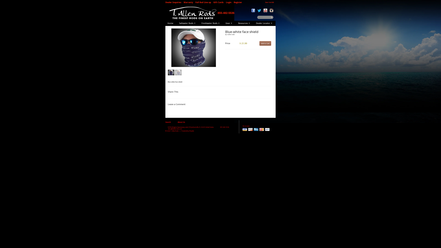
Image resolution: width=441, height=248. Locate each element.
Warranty (188, 2)
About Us (181, 122)
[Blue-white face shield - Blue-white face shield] (193, 47)
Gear (228, 23)
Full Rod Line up (203, 2)
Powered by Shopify (187, 131)
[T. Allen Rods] (192, 13)
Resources (243, 23)
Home (170, 23)
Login (228, 2)
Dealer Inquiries (173, 2)
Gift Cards (218, 2)
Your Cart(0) (269, 2)
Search (168, 122)
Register (238, 2)
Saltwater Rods (186, 23)
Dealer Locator (263, 23)
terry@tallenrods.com (175, 129)
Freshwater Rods (209, 23)
